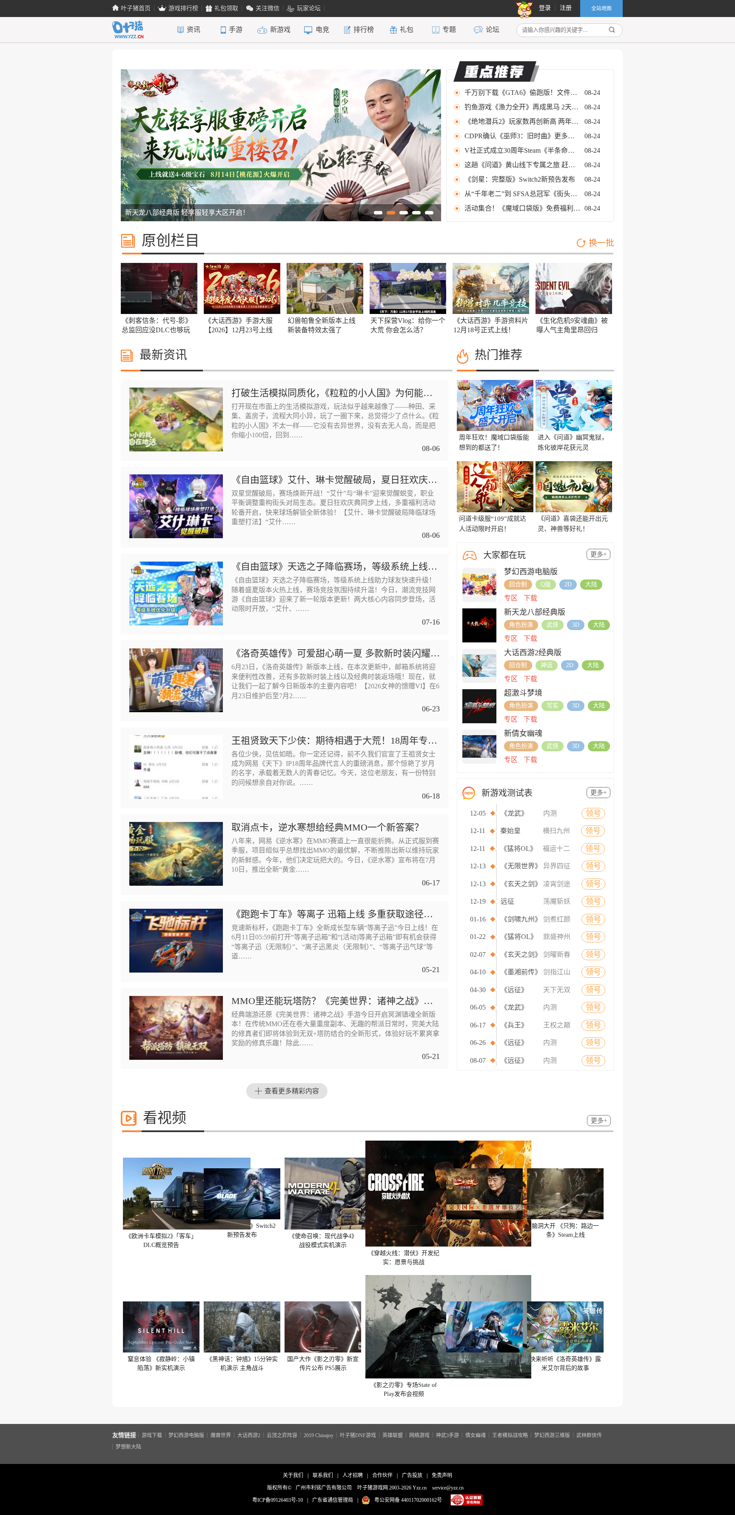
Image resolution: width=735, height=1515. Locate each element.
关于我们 (293, 1475)
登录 (545, 8)
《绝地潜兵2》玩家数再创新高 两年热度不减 (522, 121)
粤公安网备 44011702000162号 (408, 1500)
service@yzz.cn (448, 1488)
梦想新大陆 (128, 1446)
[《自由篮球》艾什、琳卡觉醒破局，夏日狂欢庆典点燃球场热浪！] (176, 536)
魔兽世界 (221, 1435)
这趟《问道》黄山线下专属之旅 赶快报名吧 (522, 164)
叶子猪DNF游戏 (358, 1435)
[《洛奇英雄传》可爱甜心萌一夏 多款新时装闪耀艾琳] (176, 710)
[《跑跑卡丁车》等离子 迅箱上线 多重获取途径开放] (176, 970)
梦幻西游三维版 (552, 1435)
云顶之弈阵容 (282, 1435)
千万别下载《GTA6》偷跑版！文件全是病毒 (522, 92)
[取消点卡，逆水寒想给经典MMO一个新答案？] (176, 884)
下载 (530, 598)
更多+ (598, 554)
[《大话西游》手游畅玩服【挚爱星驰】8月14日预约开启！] (281, 219)
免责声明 (442, 1475)
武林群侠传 (589, 1435)
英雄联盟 (392, 1435)
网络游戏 (419, 1435)
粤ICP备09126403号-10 (277, 1500)
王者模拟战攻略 (510, 1435)
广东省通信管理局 (332, 1500)
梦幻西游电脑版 (186, 1435)
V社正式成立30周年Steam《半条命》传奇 (522, 150)
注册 (566, 8)
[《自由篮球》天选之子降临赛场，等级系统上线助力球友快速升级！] (176, 623)
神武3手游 (447, 1435)
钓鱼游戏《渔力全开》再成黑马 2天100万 (522, 107)
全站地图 (601, 8)
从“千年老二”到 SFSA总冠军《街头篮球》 (522, 193)
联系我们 (323, 1475)
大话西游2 (248, 1435)
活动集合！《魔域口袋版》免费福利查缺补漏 (522, 208)
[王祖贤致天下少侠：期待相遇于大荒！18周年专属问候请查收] (176, 797)
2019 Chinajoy (318, 1435)
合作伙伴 (382, 1475)
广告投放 (412, 1475)
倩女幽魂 (475, 1435)
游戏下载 (152, 1435)
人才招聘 (352, 1475)
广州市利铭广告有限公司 (324, 1488)
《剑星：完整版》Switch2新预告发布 (519, 179)
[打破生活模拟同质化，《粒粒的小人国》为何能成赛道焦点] (176, 449)
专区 (511, 598)
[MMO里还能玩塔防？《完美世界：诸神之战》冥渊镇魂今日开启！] (176, 1058)
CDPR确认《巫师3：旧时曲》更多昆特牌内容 (522, 136)
